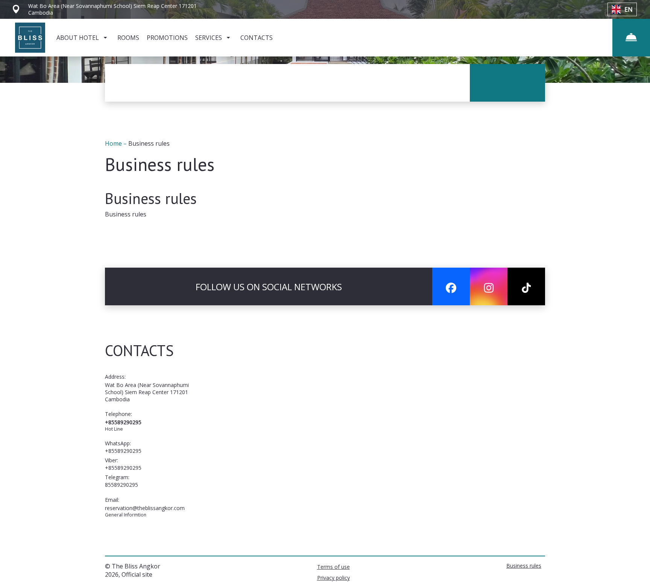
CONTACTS (256, 38)
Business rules (523, 565)
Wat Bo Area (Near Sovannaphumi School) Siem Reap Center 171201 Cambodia (147, 392)
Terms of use (333, 566)
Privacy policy (333, 577)
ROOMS (128, 38)
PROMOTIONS (167, 38)
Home (114, 143)
